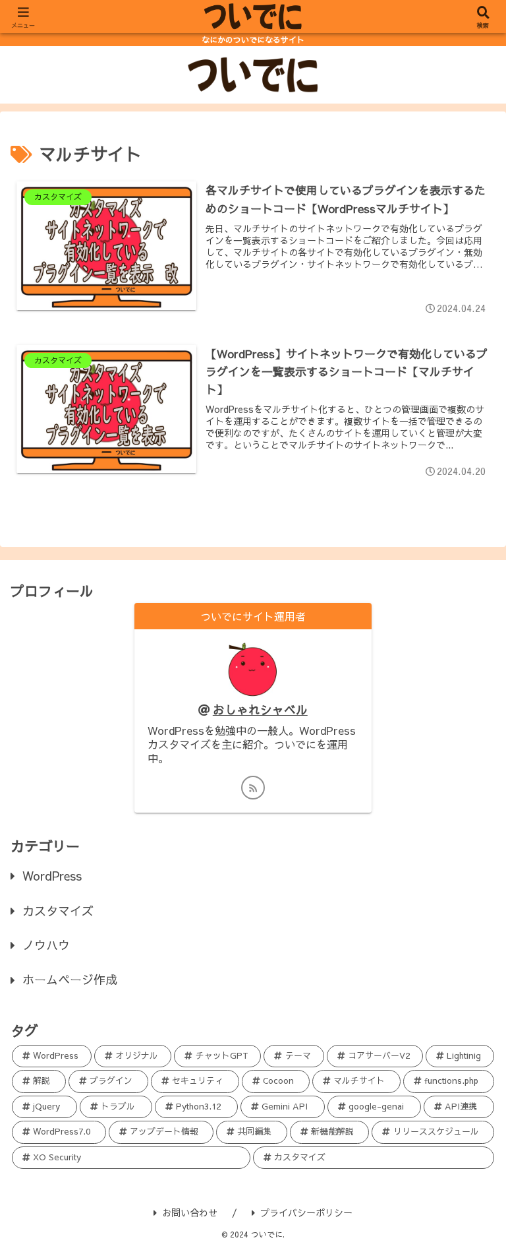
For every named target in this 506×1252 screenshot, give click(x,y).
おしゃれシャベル (260, 709)
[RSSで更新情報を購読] (253, 787)
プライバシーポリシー (306, 1212)
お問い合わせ (189, 1212)
